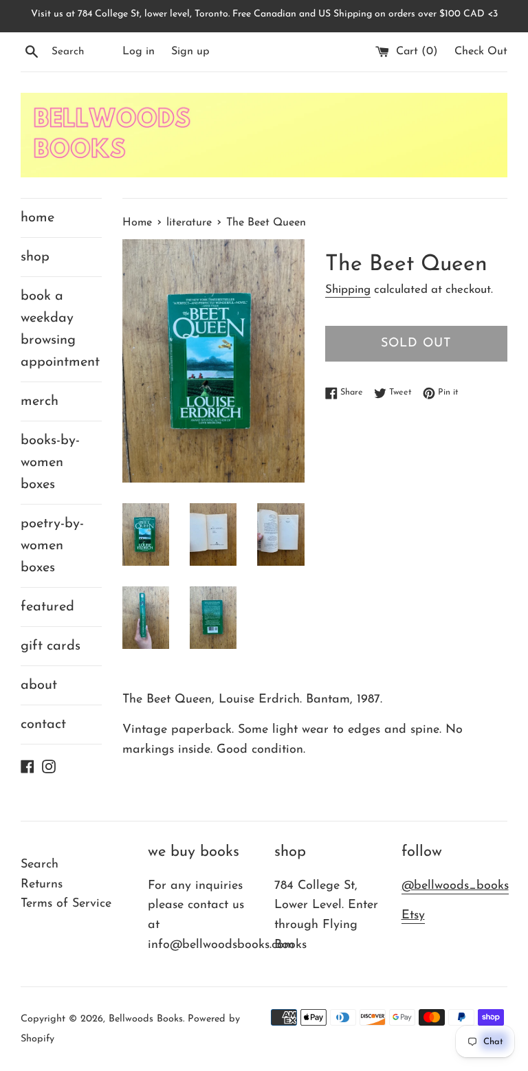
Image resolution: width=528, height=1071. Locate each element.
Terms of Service (66, 904)
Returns (42, 885)
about (39, 685)
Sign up (190, 51)
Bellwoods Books (146, 1019)
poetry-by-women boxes (52, 546)
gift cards (50, 646)
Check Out (480, 51)
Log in (138, 51)
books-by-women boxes (50, 463)
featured (47, 607)
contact (43, 724)
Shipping (348, 290)
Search (39, 865)
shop (35, 257)
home (37, 218)
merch (39, 401)
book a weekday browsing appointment (60, 329)
